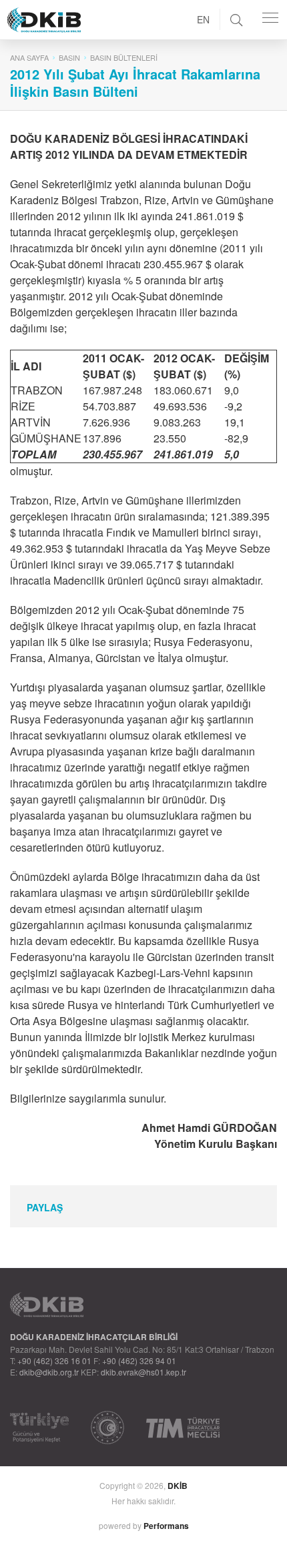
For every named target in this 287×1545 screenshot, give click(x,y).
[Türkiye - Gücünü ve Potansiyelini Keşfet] (39, 1427)
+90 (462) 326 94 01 (139, 1360)
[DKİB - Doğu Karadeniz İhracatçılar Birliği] (74, 3)
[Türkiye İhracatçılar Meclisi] (183, 1427)
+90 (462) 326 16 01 (54, 1360)
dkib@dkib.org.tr (49, 1371)
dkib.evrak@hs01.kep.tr (143, 1371)
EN (203, 19)
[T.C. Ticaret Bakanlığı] (107, 1427)
